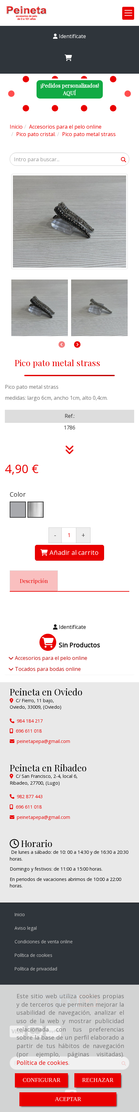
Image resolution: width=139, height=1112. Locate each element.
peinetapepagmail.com (43, 741)
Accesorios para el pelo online (50, 658)
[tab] (34, 580)
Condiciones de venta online (44, 941)
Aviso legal (26, 928)
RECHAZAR (97, 1080)
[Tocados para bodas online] (11, 668)
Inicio (20, 914)
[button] (69, 36)
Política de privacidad (36, 969)
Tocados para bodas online (47, 668)
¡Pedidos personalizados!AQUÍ (69, 89)
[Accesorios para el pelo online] (11, 658)
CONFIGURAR (41, 1080)
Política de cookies (42, 1062)
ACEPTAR (68, 1099)
